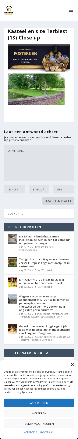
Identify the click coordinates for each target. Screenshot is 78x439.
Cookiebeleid (30, 432)
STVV (37, 270)
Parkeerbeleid (42, 313)
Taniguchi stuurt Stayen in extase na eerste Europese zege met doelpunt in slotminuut (44, 263)
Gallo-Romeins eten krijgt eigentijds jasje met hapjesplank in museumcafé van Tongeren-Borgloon (44, 330)
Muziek (49, 247)
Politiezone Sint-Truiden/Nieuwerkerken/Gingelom (44, 315)
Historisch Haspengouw (57, 336)
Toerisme (24, 339)
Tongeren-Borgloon (41, 339)
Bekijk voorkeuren (39, 423)
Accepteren (39, 403)
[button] (72, 364)
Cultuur (39, 336)
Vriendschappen (28, 250)
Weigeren (39, 413)
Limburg (39, 247)
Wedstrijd (46, 270)
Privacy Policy (46, 432)
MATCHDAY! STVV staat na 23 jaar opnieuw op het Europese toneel (41, 281)
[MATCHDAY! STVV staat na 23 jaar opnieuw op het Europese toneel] (12, 282)
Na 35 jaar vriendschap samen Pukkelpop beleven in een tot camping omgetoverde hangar (44, 240)
